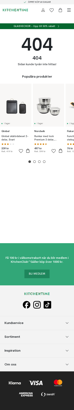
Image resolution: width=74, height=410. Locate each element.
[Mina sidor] (43, 10)
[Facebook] (26, 305)
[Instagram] (37, 305)
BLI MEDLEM (37, 273)
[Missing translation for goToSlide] (34, 161)
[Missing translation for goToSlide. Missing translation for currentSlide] (29, 161)
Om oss (10, 364)
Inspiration (12, 350)
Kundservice (14, 323)
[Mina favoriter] (51, 10)
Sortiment (12, 337)
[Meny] (69, 10)
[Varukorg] (60, 10)
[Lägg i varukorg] (28, 151)
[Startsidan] (15, 10)
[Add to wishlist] (21, 151)
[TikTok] (47, 305)
